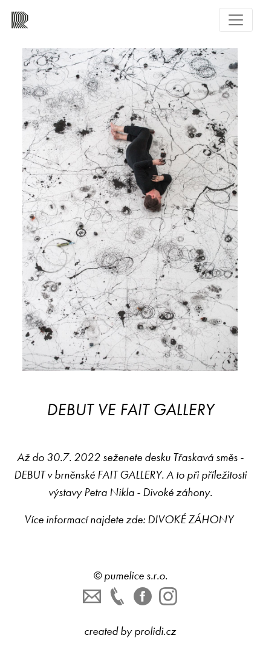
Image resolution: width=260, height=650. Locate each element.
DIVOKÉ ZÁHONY (192, 519)
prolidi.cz (155, 631)
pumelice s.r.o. (135, 575)
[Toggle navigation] (236, 20)
